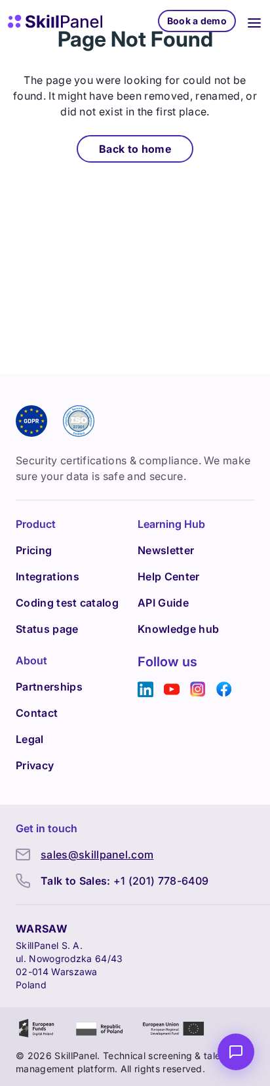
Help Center (169, 576)
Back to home (135, 148)
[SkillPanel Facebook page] (224, 689)
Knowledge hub (178, 628)
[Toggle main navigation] (254, 21)
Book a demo (197, 20)
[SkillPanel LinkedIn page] (145, 689)
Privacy (35, 765)
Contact (37, 712)
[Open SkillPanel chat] (236, 1052)
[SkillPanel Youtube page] (172, 689)
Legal (30, 739)
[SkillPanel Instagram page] (198, 689)
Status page (47, 628)
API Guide (163, 602)
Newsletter (166, 550)
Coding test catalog (67, 602)
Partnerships (49, 686)
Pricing (34, 550)
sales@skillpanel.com (97, 854)
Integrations (47, 576)
